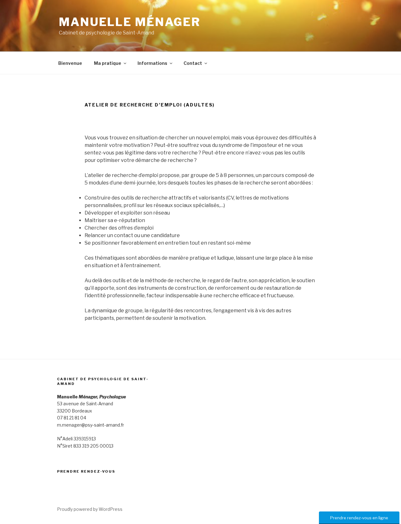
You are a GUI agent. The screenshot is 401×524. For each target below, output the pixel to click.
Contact (193, 63)
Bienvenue (70, 63)
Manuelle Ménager (129, 22)
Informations (152, 63)
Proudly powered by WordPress (89, 509)
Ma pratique (107, 63)
